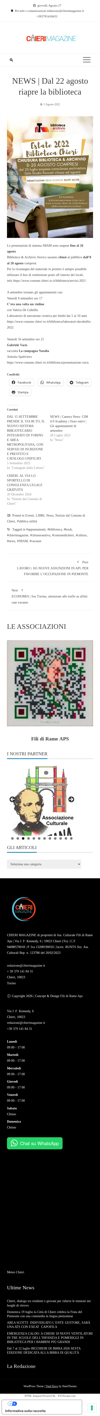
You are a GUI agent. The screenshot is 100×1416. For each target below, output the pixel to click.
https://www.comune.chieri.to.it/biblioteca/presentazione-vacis (48, 362)
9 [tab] (55, 838)
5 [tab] (34, 838)
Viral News (52, 1386)
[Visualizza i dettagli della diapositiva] (42, 801)
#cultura (81, 535)
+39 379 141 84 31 (19, 1029)
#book (68, 529)
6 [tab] (39, 838)
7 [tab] (44, 838)
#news (11, 541)
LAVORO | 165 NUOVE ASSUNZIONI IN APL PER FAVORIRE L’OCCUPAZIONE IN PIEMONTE (52, 568)
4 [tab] (28, 838)
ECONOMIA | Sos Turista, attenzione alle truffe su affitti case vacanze (49, 596)
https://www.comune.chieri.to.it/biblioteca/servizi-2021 (49, 280)
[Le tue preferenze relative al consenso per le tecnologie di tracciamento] (91, 1407)
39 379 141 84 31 (21, 971)
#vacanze (35, 541)
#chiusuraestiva (40, 535)
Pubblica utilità (27, 521)
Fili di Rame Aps (71, 996)
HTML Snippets (33, 1395)
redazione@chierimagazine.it (26, 965)
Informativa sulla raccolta (25, 1411)
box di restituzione (35, 275)
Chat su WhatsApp (39, 1143)
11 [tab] (66, 838)
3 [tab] (23, 838)
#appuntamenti (36, 529)
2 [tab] (18, 838)
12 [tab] (71, 838)
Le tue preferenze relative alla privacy (46, 1404)
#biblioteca (54, 529)
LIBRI (40, 515)
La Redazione (21, 1366)
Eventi (29, 515)
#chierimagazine (17, 535)
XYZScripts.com (67, 1395)
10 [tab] (60, 838)
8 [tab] (50, 838)
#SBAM (22, 541)
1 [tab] (12, 838)
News (49, 515)
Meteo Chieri (15, 1272)
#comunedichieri (63, 535)
